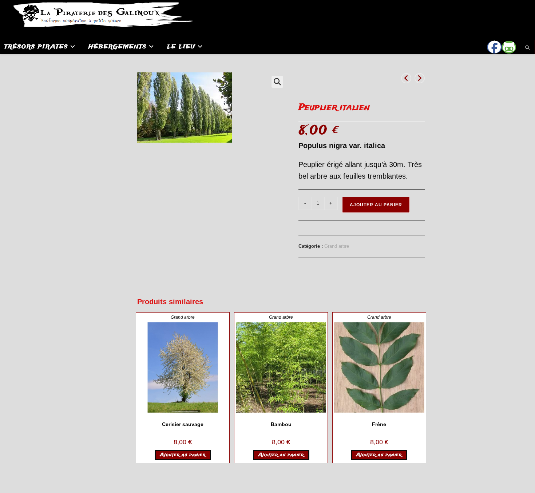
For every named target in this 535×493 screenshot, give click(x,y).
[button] (277, 82)
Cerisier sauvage (182, 424)
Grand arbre (336, 246)
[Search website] (527, 48)
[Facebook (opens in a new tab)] (494, 47)
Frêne (379, 424)
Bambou (281, 424)
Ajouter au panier (376, 204)
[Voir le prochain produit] (420, 78)
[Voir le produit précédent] (406, 78)
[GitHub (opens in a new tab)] (509, 47)
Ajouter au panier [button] (183, 455)
